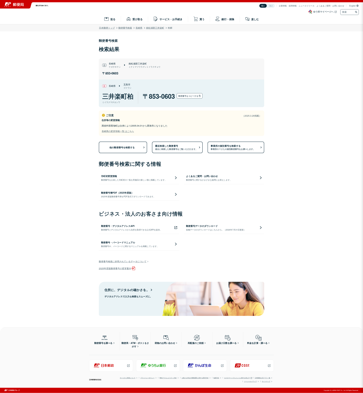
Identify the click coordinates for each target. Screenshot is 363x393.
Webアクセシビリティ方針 (168, 378)
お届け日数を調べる (226, 343)
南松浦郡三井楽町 (155, 27)
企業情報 (283, 5)
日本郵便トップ (107, 27)
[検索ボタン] (356, 12)
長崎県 (139, 27)
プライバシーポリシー (147, 378)
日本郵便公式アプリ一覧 (262, 378)
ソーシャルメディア (250, 381)
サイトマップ (266, 381)
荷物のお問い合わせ (165, 343)
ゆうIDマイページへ (323, 11)
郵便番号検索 (125, 27)
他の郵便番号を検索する (122, 147)
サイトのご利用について (127, 378)
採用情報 (293, 5)
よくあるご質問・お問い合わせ (330, 5)
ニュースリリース (307, 5)
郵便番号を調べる (103, 343)
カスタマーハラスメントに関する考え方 (237, 378)
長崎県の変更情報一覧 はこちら (118, 131)
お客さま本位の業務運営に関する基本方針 (195, 378)
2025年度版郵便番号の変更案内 (115, 268)
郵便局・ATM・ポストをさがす (135, 344)
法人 (271, 6)
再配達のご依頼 (196, 343)
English (352, 5)
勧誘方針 (216, 378)
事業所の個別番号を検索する (233, 147)
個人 (263, 6)
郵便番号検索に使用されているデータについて (122, 261)
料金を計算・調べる (257, 343)
